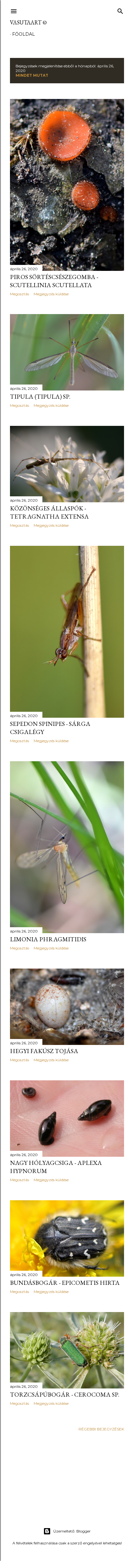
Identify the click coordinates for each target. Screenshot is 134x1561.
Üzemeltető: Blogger (72, 1531)
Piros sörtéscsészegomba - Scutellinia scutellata (54, 281)
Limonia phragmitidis (48, 939)
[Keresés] (120, 10)
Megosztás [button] (19, 294)
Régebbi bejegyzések (101, 1429)
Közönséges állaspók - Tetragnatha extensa (49, 512)
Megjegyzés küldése (51, 294)
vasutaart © (28, 22)
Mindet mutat (32, 75)
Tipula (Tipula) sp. (40, 396)
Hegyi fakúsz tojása (44, 1051)
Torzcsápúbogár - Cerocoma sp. (64, 1394)
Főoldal (23, 34)
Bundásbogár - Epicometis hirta (65, 1283)
